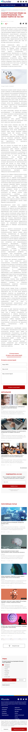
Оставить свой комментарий (14, 355)
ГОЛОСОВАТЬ (9, 679)
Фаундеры (4, 713)
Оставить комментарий (14, 387)
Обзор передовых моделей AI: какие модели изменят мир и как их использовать (12, 577)
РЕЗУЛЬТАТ (21, 679)
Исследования (18, 709)
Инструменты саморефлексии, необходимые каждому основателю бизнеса (13, 407)
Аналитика (7, 8)
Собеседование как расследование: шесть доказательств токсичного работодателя (12, 456)
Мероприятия (5, 715)
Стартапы (4, 711)
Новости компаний (19, 715)
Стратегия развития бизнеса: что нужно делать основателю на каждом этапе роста (13, 431)
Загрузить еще (15, 645)
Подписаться (14, 486)
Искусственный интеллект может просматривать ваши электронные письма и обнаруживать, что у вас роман (13, 552)
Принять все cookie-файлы (19, 729)
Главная (2, 8)
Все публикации (23, 467)
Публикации (5, 707)
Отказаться (6, 729)
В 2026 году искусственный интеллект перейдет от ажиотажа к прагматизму (14, 627)
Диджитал (17, 707)
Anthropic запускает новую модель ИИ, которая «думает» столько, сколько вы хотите (13, 602)
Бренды (17, 711)
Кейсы (16, 713)
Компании (4, 709)
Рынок (16, 716)
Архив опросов (5, 684)
